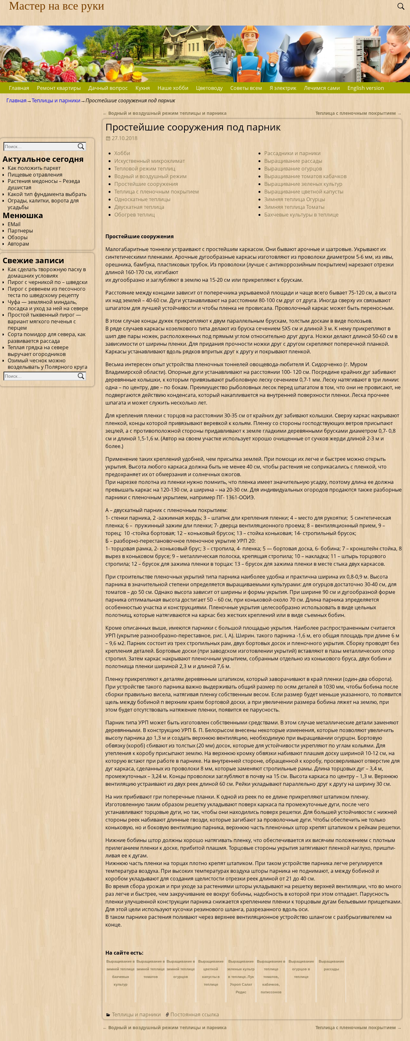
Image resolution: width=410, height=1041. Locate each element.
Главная (19, 87)
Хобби (122, 153)
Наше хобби (173, 87)
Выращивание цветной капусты (303, 191)
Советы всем (246, 87)
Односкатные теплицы (142, 199)
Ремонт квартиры (59, 87)
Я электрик (283, 87)
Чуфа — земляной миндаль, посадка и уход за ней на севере (48, 305)
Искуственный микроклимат (149, 160)
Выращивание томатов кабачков (305, 176)
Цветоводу (209, 87)
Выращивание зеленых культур (303, 183)
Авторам (18, 243)
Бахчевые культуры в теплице (301, 214)
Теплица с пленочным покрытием (359, 113)
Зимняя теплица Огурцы (294, 199)
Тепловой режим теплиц (144, 168)
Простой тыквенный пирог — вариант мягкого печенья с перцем (44, 321)
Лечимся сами (322, 87)
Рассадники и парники (292, 153)
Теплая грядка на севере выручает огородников (38, 350)
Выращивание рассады (293, 160)
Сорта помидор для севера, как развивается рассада (47, 337)
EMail (14, 224)
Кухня (142, 87)
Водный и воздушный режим (150, 176)
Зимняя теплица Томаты (294, 206)
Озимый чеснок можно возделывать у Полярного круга (47, 363)
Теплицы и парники (56, 100)
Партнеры (20, 230)
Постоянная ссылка (194, 1014)
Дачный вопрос (108, 87)
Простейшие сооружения (146, 183)
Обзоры (18, 237)
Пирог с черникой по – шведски (47, 282)
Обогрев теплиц (134, 214)
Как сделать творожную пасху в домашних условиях (47, 272)
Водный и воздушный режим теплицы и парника (164, 113)
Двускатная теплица (139, 206)
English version (366, 87)
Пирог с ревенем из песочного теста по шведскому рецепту (47, 292)
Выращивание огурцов (293, 168)
